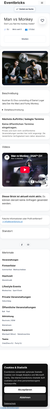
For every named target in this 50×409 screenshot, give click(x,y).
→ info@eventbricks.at (12, 221)
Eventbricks (14, 3)
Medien (25, 39)
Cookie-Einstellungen (9, 407)
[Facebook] (21, 244)
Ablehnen (25, 397)
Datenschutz (10, 403)
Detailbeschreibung (14, 109)
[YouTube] (28, 244)
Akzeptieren (25, 389)
